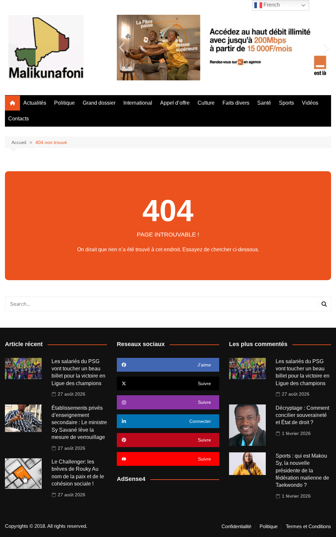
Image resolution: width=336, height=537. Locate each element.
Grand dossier (99, 103)
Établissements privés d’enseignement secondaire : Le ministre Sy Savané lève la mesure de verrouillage (79, 422)
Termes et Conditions (308, 526)
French (271, 5)
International (137, 103)
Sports (286, 103)
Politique (64, 103)
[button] (121, 47)
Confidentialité (236, 526)
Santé (264, 103)
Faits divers (235, 103)
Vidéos (310, 103)
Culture (206, 103)
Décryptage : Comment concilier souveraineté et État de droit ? (302, 415)
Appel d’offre (175, 103)
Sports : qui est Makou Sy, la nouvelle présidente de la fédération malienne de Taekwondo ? (302, 470)
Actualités (34, 103)
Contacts (18, 118)
